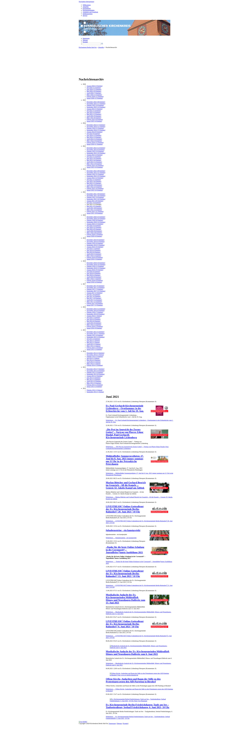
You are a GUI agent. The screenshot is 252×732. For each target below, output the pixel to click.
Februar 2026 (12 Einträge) (95, 96)
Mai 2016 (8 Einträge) (93, 321)
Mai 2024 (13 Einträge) (94, 137)
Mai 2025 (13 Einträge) (94, 114)
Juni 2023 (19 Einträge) (94, 158)
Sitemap (85, 40)
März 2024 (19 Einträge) (94, 141)
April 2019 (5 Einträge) (94, 254)
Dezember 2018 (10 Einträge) (96, 263)
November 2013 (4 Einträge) (96, 371)
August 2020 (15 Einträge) (95, 224)
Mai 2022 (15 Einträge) (94, 183)
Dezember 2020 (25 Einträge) (96, 217)
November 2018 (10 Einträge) (96, 264)
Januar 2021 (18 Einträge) (95, 213)
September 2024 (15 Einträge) (96, 130)
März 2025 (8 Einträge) (94, 118)
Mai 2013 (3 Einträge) (93, 379)
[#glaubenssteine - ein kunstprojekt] (159, 540)
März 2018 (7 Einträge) (94, 279)
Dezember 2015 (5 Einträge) (95, 332)
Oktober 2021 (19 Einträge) (95, 197)
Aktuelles (86, 7)
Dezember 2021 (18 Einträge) (96, 194)
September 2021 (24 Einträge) (96, 199)
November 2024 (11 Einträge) (96, 126)
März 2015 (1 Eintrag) (94, 346)
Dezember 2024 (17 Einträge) (96, 125)
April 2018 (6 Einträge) (94, 277)
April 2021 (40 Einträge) (94, 208)
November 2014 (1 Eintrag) (95, 355)
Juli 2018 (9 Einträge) (93, 271)
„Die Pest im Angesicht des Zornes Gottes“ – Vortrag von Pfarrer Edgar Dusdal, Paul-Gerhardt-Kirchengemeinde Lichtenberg (124, 433)
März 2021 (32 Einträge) (94, 210)
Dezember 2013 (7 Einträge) (95, 369)
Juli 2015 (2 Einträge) (93, 339)
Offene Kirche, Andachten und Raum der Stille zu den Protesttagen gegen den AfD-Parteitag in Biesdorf (133, 680)
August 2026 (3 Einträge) (94, 86)
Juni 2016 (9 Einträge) (94, 319)
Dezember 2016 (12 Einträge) (96, 309)
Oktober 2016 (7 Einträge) (95, 312)
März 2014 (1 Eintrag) (94, 363)
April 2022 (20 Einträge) (94, 185)
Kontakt (85, 42)
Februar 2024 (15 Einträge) (95, 142)
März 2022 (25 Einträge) (94, 187)
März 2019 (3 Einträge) (94, 256)
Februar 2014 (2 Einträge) (95, 365)
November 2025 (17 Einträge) (96, 103)
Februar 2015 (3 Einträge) (95, 348)
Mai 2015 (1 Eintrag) (93, 342)
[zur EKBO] (83, 722)
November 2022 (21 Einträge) (96, 172)
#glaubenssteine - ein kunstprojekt (123, 530)
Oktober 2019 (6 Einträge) (95, 243)
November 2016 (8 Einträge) (96, 310)
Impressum (86, 38)
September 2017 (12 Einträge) (96, 291)
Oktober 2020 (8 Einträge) (95, 220)
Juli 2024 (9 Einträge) (93, 134)
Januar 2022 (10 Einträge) (95, 190)
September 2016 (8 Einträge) (96, 314)
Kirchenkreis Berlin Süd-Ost (87, 47)
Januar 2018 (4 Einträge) (94, 282)
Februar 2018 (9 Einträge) (95, 280)
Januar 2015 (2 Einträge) (94, 349)
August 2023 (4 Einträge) (94, 155)
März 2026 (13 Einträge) (94, 95)
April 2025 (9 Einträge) (94, 116)
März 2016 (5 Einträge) (94, 325)
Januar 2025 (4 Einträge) (94, 121)
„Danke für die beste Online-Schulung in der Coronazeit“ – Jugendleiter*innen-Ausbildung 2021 (125, 550)
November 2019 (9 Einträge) (96, 241)
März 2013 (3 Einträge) (94, 383)
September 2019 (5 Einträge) (96, 245)
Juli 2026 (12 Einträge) (94, 88)
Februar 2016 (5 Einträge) (95, 326)
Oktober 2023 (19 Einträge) (95, 151)
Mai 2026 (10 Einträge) (94, 91)
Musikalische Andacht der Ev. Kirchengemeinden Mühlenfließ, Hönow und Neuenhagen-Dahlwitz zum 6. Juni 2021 (138, 652)
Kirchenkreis (87, 8)
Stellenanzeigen (87, 14)
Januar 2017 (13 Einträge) (95, 305)
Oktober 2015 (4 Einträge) (95, 335)
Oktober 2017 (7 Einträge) (95, 289)
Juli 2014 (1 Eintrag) (93, 358)
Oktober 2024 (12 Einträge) (95, 128)
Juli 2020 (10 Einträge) (94, 225)
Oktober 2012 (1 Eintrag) (94, 390)
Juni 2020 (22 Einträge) (94, 227)
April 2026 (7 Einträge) (94, 93)
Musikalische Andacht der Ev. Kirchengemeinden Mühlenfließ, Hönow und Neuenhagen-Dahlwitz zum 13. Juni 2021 (125, 598)
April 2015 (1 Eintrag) (94, 344)
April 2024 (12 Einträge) (94, 139)
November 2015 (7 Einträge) (96, 333)
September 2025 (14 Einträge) (96, 107)
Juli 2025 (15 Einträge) (94, 111)
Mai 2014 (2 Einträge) (93, 360)
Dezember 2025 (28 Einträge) (96, 102)
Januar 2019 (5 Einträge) (94, 259)
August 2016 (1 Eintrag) (94, 316)
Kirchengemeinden (88, 10)
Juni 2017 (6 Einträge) (94, 296)
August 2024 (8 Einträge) (94, 132)
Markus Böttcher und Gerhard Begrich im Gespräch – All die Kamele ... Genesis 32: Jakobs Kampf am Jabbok (126, 485)
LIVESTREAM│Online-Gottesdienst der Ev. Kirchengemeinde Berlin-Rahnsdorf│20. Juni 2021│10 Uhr (125, 509)
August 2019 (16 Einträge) (95, 247)
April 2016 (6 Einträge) (94, 323)
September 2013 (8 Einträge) (96, 374)
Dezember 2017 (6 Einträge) (95, 286)
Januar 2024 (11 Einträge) (95, 144)
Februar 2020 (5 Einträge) (95, 234)
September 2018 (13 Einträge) (96, 268)
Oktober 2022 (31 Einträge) (95, 174)
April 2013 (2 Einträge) (94, 381)
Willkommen (87, 5)
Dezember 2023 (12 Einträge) (96, 148)
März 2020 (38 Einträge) (94, 233)
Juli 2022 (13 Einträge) (94, 179)
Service (85, 15)
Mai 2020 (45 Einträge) (94, 229)
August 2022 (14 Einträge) (95, 178)
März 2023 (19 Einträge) (94, 164)
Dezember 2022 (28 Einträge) (96, 171)
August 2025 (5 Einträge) (94, 109)
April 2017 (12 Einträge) (94, 300)
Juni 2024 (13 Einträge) (94, 135)
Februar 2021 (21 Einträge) (95, 211)
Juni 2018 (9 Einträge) (94, 273)
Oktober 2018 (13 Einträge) (95, 266)
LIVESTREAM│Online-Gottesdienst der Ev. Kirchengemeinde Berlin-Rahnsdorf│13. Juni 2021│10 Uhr (125, 573)
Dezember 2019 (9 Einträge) (95, 240)
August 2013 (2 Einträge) (94, 376)
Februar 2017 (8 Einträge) (95, 303)
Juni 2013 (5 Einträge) (94, 378)
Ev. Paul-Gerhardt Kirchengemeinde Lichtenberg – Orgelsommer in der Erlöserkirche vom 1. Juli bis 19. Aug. (125, 408)
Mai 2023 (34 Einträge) (94, 160)
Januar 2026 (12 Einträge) (95, 98)
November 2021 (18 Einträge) (96, 195)
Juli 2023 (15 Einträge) (94, 157)
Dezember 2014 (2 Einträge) (95, 353)
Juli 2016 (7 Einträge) (93, 317)
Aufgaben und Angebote (90, 12)
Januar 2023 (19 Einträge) (95, 167)
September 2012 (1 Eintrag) (95, 392)
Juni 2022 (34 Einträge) (94, 181)
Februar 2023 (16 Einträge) (95, 165)
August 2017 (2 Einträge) (94, 293)
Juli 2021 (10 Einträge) (94, 202)
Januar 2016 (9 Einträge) (94, 328)
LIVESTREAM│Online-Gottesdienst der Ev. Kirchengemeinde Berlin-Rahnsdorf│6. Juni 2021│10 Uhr (125, 624)
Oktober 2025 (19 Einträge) (95, 105)
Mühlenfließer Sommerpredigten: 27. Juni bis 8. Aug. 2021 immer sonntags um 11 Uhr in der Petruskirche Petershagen (125, 460)
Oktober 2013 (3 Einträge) (95, 372)
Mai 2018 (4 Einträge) (93, 275)
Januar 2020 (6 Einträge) (94, 236)
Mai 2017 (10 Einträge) (94, 298)
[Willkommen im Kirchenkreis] (124, 35)
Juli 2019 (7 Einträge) (93, 248)
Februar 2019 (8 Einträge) (95, 257)
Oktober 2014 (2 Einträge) (95, 356)
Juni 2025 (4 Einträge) (94, 112)
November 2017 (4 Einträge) (96, 287)
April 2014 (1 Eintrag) (94, 362)
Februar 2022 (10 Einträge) (95, 188)
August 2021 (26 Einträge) (95, 201)
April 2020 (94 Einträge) (94, 231)
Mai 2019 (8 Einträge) (93, 252)
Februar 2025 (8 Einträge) (95, 119)
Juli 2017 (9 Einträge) (93, 294)
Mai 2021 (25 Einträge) (94, 206)
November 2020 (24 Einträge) (96, 218)
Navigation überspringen (86, 1)
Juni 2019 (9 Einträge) (94, 250)
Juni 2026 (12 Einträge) (94, 89)
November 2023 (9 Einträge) (96, 149)
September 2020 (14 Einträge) (96, 222)
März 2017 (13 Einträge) (94, 302)
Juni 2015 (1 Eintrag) (93, 340)
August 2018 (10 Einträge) (95, 270)
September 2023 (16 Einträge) (96, 153)
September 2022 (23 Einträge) (96, 176)
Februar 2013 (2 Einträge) (95, 385)
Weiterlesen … (121, 538)
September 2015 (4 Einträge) (96, 337)
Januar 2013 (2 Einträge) (94, 386)
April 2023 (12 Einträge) (94, 162)
